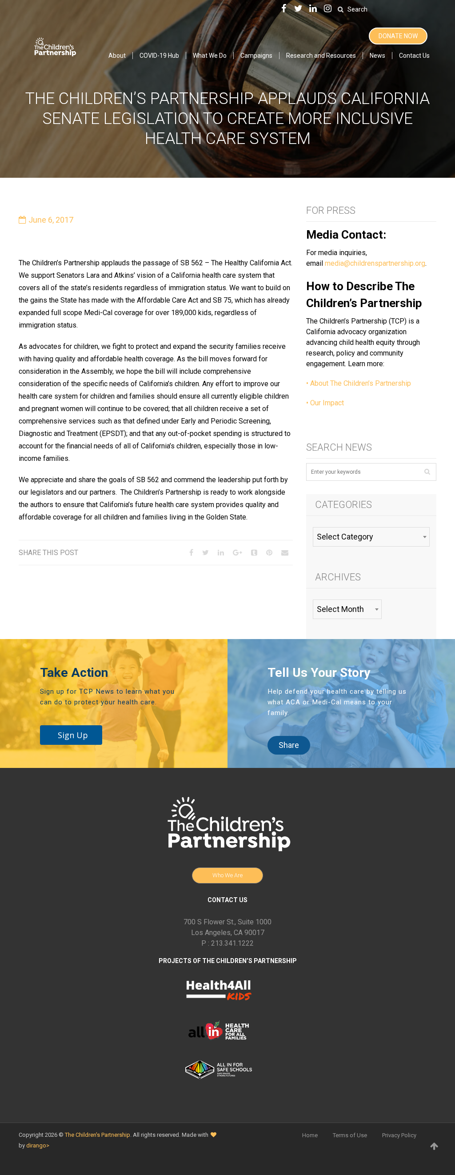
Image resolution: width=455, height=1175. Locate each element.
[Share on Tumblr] (254, 552)
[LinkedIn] (312, 9)
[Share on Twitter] (205, 552)
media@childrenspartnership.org (375, 263)
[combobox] (371, 537)
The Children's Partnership (97, 1134)
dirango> (37, 1145)
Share (289, 745)
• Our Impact (325, 403)
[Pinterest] (269, 552)
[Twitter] (298, 9)
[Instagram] (327, 9)
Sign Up (73, 735)
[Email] (285, 552)
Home (310, 1135)
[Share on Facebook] (191, 552)
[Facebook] (283, 9)
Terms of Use (350, 1135)
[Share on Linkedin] (220, 552)
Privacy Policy (399, 1135)
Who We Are (227, 875)
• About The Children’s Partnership (358, 383)
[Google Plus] (237, 552)
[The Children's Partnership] (54, 45)
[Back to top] (434, 1146)
